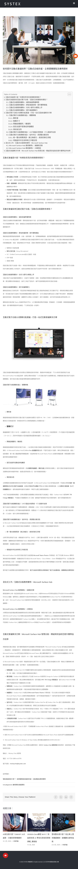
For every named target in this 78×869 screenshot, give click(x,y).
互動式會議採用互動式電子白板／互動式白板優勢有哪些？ (27, 100)
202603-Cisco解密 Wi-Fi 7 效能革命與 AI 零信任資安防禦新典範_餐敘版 (38, 838)
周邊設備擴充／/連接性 (22, 124)
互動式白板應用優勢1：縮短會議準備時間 (24, 102)
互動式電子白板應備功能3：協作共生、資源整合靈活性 (29, 135)
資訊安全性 (17, 129)
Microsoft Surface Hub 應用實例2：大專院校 (25, 148)
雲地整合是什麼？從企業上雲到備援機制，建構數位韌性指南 (63, 838)
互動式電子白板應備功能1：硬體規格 (22, 115)
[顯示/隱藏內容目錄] (68, 94)
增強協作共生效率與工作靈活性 (25, 140)
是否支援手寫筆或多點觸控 (23, 127)
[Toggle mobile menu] (74, 3)
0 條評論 (15, 841)
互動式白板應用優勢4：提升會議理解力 (23, 110)
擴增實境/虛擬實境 (18, 785)
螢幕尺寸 (16, 121)
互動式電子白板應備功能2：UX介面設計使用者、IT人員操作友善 (32, 132)
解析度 (15, 118)
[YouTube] (5, 855)
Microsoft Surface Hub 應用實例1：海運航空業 (26, 145)
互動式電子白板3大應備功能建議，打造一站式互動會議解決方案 (29, 113)
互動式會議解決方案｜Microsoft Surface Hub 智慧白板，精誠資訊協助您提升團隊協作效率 (38, 151)
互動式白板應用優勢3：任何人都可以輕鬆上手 (25, 107)
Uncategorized (7, 785)
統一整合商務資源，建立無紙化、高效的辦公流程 (32, 137)
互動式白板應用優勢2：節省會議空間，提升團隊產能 (28, 105)
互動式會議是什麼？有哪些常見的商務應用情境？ (23, 97)
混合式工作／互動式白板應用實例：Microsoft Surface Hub (26, 143)
